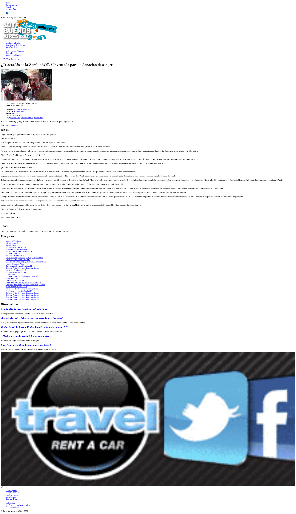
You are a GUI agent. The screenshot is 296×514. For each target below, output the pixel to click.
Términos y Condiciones (14, 507)
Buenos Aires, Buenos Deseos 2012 (19, 266)
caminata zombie (27, 118)
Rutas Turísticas (11, 47)
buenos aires (38, 118)
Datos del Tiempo (12, 499)
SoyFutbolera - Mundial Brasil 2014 (19, 291)
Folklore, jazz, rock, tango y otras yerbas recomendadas (26, 262)
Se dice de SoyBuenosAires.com (17, 249)
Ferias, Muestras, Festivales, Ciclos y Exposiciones (24, 258)
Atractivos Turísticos (21, 109)
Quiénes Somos (11, 5)
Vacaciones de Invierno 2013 (16, 287)
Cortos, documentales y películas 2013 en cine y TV (25, 283)
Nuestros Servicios (12, 495)
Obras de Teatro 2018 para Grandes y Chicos (22, 299)
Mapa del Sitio (11, 9)
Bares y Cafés (11, 245)
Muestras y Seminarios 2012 (16, 270)
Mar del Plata (17, 116)
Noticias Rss (10, 503)
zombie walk (15, 118)
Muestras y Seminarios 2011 (16, 256)
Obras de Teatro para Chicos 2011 (18, 260)
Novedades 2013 (12, 278)
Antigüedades (19, 111)
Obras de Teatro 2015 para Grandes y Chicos (22, 293)
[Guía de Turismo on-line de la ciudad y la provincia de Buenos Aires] (33, 39)
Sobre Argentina (11, 491)
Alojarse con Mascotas (14, 55)
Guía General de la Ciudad (15, 45)
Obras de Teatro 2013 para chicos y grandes (22, 276)
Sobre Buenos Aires (13, 493)
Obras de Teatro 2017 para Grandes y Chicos (22, 297)
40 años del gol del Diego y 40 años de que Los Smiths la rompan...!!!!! (34, 327)
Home (8, 3)
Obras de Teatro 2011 (13, 253)
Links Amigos (11, 497)
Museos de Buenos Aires (15, 264)
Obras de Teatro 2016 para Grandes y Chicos (22, 295)
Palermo (15, 113)
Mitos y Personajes (12, 243)
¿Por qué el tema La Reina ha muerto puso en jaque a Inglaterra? (32, 318)
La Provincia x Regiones (15, 51)
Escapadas (9, 53)
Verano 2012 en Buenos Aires (16, 272)
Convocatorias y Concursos (16, 280)
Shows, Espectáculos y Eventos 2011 (19, 251)
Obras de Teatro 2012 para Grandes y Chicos (22, 268)
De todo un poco (12, 274)
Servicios (9, 7)
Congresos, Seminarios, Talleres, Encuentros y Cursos (25, 285)
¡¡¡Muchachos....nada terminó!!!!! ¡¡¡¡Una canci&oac (25, 336)
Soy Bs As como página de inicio (18, 505)
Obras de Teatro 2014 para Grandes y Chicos (22, 289)
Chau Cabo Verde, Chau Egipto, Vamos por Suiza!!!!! (26, 345)
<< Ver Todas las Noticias (10, 59)
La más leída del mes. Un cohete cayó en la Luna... (25, 309)
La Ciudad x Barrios (13, 43)
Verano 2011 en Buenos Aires (16, 247)
